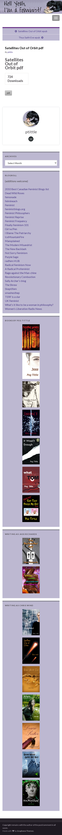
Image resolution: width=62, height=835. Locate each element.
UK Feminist (12, 300)
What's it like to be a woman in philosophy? (29, 304)
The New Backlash (15, 248)
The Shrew (11, 284)
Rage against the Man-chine (20, 272)
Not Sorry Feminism (16, 252)
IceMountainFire (14, 237)
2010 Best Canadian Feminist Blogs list (27, 189)
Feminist (10, 205)
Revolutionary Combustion (20, 276)
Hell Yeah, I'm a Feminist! (16, 17)
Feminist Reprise (14, 217)
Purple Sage (11, 256)
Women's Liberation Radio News (23, 308)
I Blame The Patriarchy (18, 233)
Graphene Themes (25, 831)
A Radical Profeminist (17, 268)
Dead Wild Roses (14, 193)
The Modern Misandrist (18, 244)
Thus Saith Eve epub (29, 37)
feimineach (11, 201)
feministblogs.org (15, 209)
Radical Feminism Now (18, 264)
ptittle (10, 52)
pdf (8, 92)
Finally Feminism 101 (17, 225)
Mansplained (12, 240)
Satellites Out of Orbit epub (32, 31)
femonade (10, 197)
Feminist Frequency (16, 221)
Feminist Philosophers (17, 213)
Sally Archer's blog (15, 280)
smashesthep (12, 292)
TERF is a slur (12, 296)
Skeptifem (11, 288)
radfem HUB (12, 260)
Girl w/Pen (11, 229)
